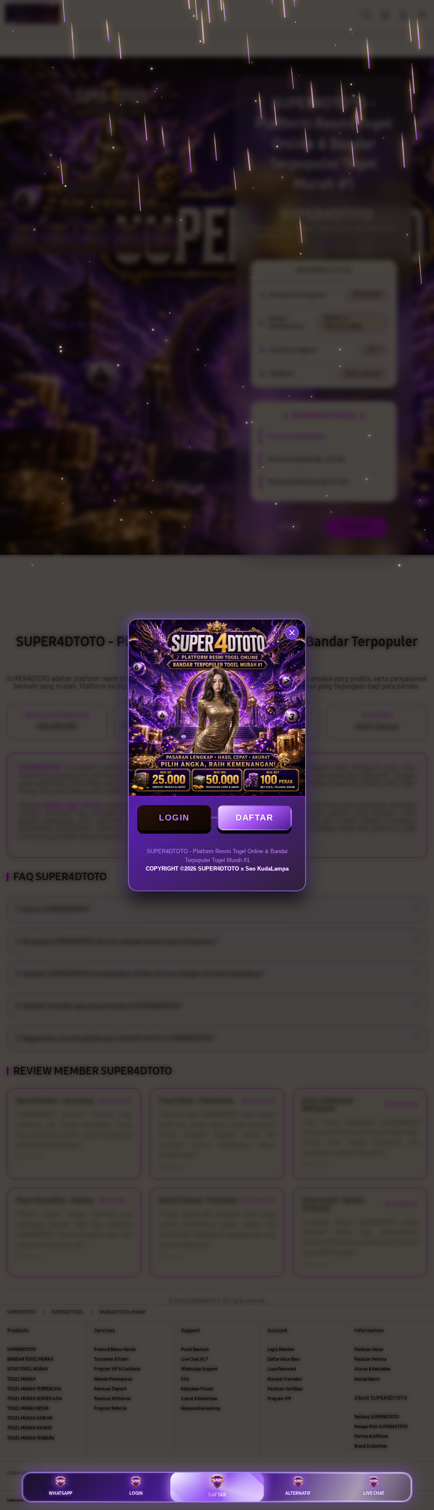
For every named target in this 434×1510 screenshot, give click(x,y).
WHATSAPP (60, 1493)
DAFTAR (254, 817)
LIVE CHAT (373, 1493)
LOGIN (174, 817)
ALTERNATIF (298, 1493)
